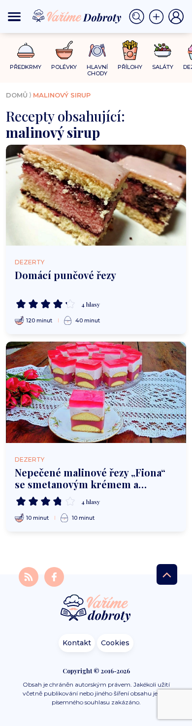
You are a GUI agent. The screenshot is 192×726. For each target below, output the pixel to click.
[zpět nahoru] (167, 574)
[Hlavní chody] (97, 50)
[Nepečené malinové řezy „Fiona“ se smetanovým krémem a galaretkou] (96, 392)
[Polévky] (64, 50)
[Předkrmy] (25, 50)
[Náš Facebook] (54, 576)
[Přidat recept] (158, 17)
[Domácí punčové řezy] (96, 195)
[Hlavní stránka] (96, 609)
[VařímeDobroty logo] (76, 16)
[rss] (29, 576)
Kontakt (77, 642)
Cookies (115, 642)
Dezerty (29, 262)
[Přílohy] (130, 50)
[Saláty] (162, 50)
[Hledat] (139, 17)
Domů (17, 95)
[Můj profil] (176, 17)
